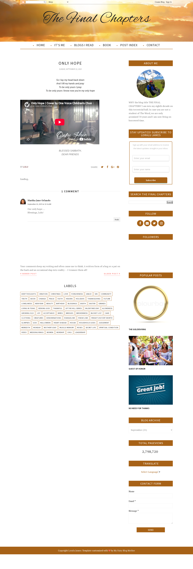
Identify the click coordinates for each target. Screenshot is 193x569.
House (73, 323)
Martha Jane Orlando (39, 200)
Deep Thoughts (28, 294)
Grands (102, 303)
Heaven (69, 299)
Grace (89, 294)
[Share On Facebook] (107, 167)
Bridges (69, 313)
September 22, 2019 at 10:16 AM (39, 204)
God (35, 323)
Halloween (45, 323)
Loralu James (74, 550)
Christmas (55, 294)
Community (106, 294)
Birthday (60, 303)
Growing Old (27, 313)
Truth (24, 299)
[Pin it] (118, 167)
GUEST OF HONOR (137, 368)
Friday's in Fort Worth (101, 318)
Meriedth (25, 327)
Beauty (49, 303)
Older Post (111, 273)
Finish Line (83, 318)
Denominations (53, 318)
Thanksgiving (94, 299)
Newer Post (29, 273)
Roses (80, 327)
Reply (117, 219)
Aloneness (107, 308)
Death (83, 303)
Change (42, 299)
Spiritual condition (108, 327)
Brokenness (82, 313)
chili (69, 332)
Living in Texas (28, 308)
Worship (60, 332)
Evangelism (69, 318)
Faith (60, 299)
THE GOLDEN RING (137, 329)
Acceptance (49, 313)
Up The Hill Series (74, 308)
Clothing (26, 318)
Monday (37, 327)
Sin (96, 294)
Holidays (80, 299)
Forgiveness (77, 294)
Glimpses (25, 323)
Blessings (72, 303)
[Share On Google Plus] (112, 167)
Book (33, 299)
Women (50, 332)
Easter (92, 303)
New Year (39, 303)
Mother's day (50, 327)
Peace (51, 299)
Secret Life (91, 327)
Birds (60, 313)
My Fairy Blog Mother (124, 550)
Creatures (38, 318)
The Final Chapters (96, 18)
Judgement (104, 323)
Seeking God (44, 308)
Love (66, 294)
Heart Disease (60, 323)
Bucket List (96, 313)
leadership (80, 332)
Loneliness (26, 303)
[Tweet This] (102, 167)
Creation (43, 294)
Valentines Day (92, 308)
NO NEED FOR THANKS (139, 408)
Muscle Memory (67, 327)
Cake (107, 313)
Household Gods (87, 323)
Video (24, 332)
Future (107, 299)
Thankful (57, 308)
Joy (38, 313)
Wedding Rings (37, 332)
